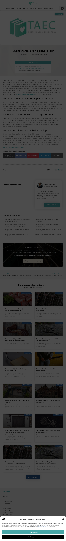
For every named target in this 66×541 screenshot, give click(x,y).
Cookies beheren (33, 537)
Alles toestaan (33, 532)
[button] (63, 519)
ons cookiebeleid (42, 526)
